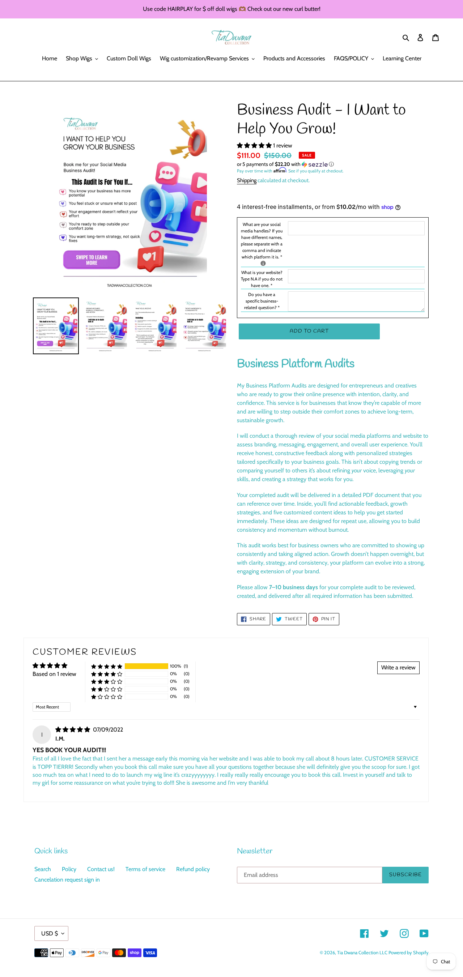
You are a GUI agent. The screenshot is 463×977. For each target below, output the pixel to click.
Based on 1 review (54, 673)
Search (42, 869)
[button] (255, 145)
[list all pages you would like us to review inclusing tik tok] (263, 263)
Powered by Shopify (408, 952)
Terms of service (145, 869)
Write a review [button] (398, 667)
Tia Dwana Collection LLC (362, 952)
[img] (73, 729)
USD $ (49, 933)
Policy (69, 869)
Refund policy (193, 869)
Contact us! (101, 869)
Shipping (246, 180)
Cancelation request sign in (67, 879)
